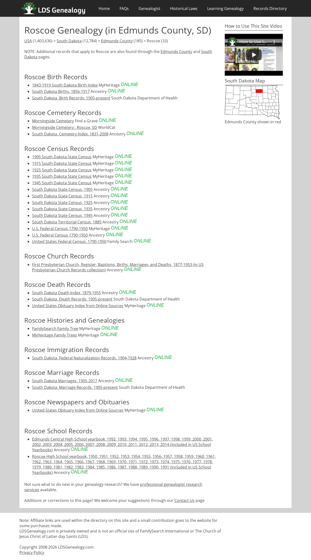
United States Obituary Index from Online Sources (77, 305)
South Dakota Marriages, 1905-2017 (64, 380)
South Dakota (69, 41)
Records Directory (270, 8)
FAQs (124, 8)
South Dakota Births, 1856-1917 (61, 91)
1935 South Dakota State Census (62, 176)
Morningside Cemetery (53, 121)
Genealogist (149, 8)
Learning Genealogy (225, 8)
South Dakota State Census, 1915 (62, 196)
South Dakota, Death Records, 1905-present (72, 299)
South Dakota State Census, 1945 (62, 215)
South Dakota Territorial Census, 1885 (67, 222)
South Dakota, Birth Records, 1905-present (71, 98)
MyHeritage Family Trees (54, 335)
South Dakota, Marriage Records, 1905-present (75, 387)
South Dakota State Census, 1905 (62, 189)
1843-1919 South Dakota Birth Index (65, 85)
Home (104, 8)
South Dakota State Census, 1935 (62, 209)
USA (28, 41)
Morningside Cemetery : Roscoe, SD (64, 127)
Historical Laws (184, 8)
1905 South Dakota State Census (62, 157)
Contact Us (184, 500)
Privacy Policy (31, 552)
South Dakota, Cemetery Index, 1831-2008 (70, 134)
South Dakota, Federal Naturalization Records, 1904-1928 (84, 358)
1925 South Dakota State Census (62, 170)
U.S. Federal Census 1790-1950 (60, 228)
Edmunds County (117, 41)
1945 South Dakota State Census (62, 183)
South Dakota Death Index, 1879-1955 (66, 292)
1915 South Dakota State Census (62, 163)
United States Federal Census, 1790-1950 (69, 241)
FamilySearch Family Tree (55, 328)
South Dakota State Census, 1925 (62, 202)
